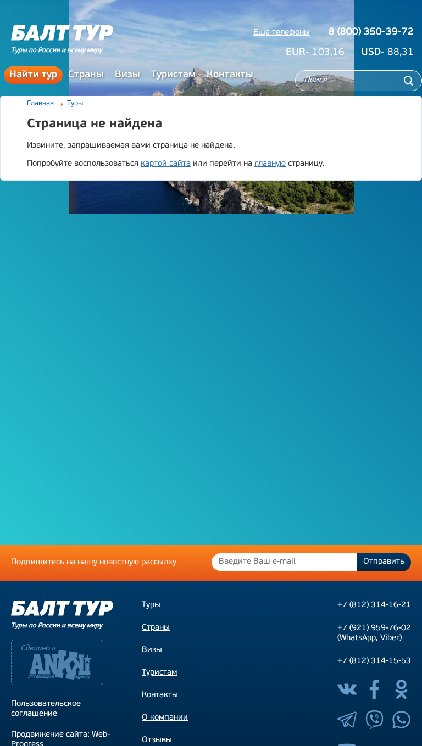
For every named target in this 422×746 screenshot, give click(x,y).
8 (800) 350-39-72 (371, 32)
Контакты (230, 75)
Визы (127, 75)
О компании (165, 718)
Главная (40, 103)
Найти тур (33, 75)
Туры (151, 605)
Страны (86, 75)
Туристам (173, 75)
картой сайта (166, 164)
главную (270, 164)
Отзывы (157, 740)
